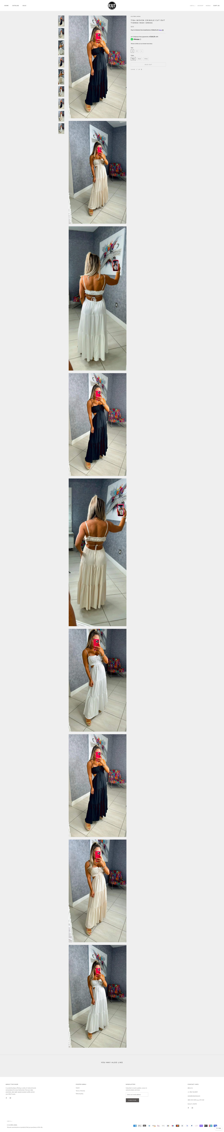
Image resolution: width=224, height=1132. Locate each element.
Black (139, 59)
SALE (24, 5)
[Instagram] (10, 1098)
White (146, 59)
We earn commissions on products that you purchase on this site (24, 1127)
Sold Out (148, 64)
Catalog (15, 5)
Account (200, 5)
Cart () (216, 5)
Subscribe (132, 1100)
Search (208, 5)
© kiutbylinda (12, 1125)
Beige (133, 59)
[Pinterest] (141, 69)
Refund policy (79, 1094)
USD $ (192, 5)
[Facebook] (136, 69)
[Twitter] (139, 69)
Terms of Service (80, 1091)
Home (6, 5)
